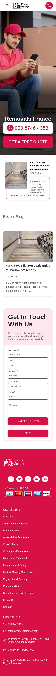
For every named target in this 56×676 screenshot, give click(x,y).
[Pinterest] (45, 479)
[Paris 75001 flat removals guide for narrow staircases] (28, 246)
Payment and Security (15, 579)
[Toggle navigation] (7, 5)
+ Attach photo (28, 421)
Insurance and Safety (14, 565)
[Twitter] (19, 479)
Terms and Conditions (15, 523)
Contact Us (9, 600)
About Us (8, 516)
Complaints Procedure (15, 551)
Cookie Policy (11, 544)
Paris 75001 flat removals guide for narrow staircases (39, 165)
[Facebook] (11, 479)
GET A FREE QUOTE (28, 142)
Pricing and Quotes (13, 586)
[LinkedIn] (36, 479)
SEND (28, 433)
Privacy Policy (11, 530)
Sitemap (7, 607)
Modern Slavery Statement (17, 572)
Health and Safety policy (16, 558)
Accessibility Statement (16, 537)
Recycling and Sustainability (19, 593)
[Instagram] (28, 479)
